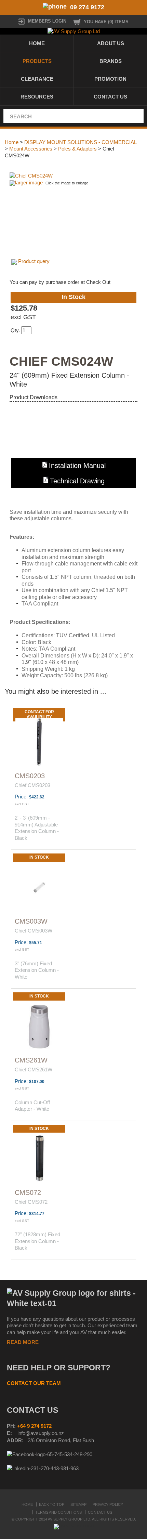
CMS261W (31, 1060)
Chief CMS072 (31, 1202)
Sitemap (78, 1504)
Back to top (51, 1504)
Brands (110, 61)
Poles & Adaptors (77, 149)
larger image (29, 182)
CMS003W (31, 921)
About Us (110, 43)
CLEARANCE (37, 79)
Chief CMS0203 (32, 785)
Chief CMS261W (33, 1069)
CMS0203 (30, 776)
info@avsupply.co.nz (40, 1433)
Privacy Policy (108, 1504)
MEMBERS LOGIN (47, 21)
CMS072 (28, 1192)
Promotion (110, 79)
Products (37, 61)
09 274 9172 (87, 7)
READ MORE (23, 1342)
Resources (37, 97)
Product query (34, 261)
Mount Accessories (30, 149)
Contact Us (110, 97)
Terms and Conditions (58, 1512)
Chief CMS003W (33, 931)
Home (37, 43)
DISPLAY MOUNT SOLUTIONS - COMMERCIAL (80, 142)
